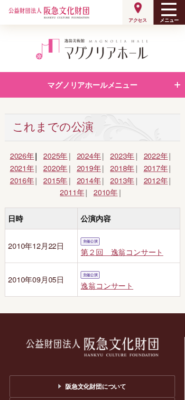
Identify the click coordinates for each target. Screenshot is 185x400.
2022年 (156, 155)
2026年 (22, 155)
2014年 (89, 180)
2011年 (72, 192)
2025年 (55, 155)
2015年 (55, 180)
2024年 (89, 155)
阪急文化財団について (95, 386)
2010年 (105, 192)
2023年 (122, 155)
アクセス (138, 20)
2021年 (22, 168)
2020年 (55, 168)
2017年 (156, 168)
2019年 (89, 168)
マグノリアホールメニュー (92, 84)
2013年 (122, 180)
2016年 (22, 180)
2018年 (122, 168)
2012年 (156, 180)
